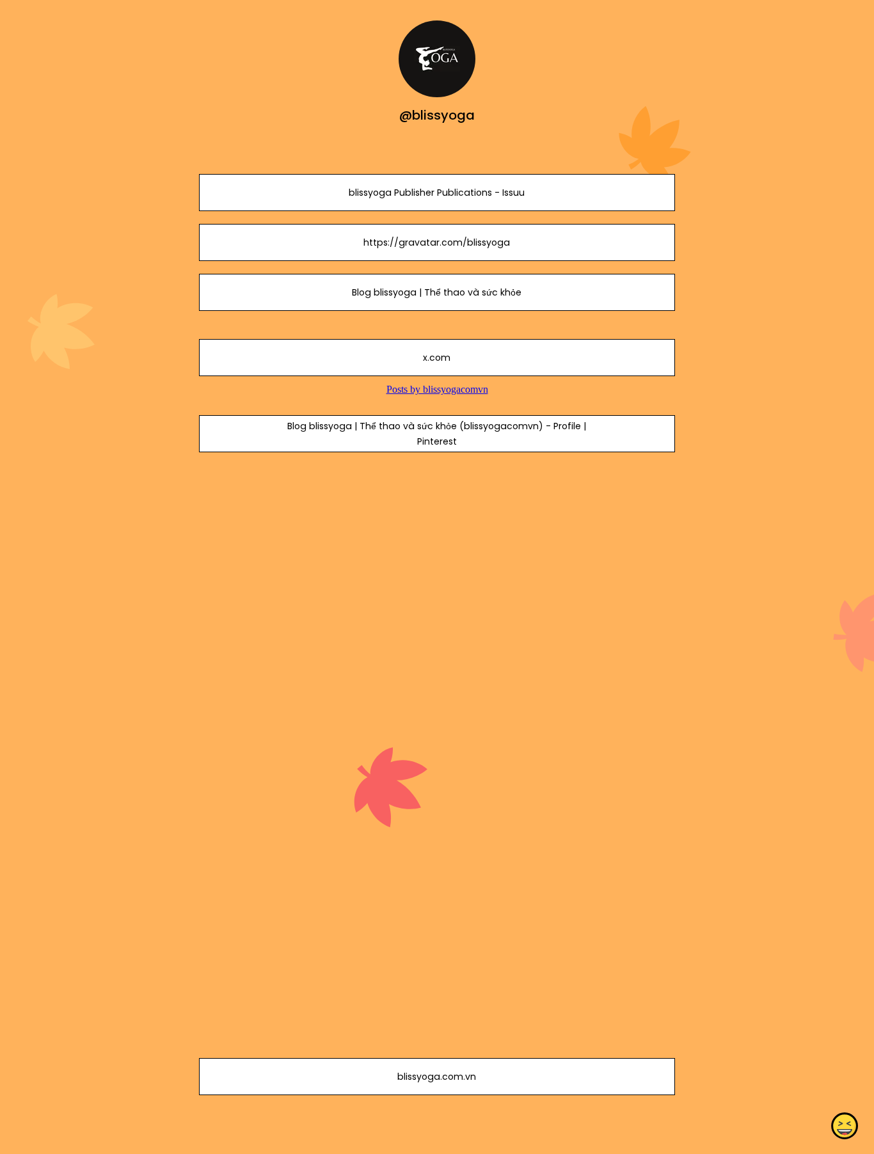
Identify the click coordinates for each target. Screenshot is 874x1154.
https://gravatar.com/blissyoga (436, 242)
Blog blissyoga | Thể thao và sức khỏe (436, 292)
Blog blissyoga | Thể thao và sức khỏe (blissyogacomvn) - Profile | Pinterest (436, 434)
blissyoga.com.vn (436, 1076)
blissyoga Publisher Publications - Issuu (437, 192)
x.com (436, 357)
